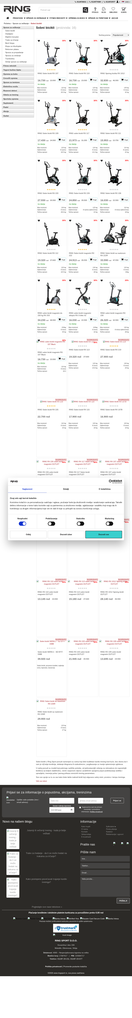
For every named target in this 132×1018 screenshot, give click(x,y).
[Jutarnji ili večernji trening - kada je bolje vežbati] (12, 839)
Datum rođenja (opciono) (62, 806)
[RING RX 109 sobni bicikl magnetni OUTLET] (114, 641)
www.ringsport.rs (60, 973)
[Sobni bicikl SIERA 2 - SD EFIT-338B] (52, 641)
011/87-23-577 (76, 959)
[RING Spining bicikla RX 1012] (114, 53)
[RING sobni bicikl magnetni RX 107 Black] (52, 342)
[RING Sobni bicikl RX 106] (114, 172)
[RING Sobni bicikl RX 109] (52, 112)
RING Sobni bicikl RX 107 (48, 73)
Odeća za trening (10, 95)
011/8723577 (110, 2)
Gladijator (9, 34)
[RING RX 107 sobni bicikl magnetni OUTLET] (114, 462)
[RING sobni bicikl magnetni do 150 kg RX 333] (52, 292)
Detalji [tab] (66, 489)
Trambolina (9, 59)
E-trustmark (86, 837)
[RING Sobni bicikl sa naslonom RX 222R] (114, 232)
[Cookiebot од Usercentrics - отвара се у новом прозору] (111, 482)
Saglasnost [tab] (27, 489)
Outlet (6, 116)
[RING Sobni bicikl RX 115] (83, 400)
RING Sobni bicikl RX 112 (48, 253)
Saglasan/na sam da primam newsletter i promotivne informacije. (92, 809)
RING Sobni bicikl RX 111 (110, 133)
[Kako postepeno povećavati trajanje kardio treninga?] (12, 887)
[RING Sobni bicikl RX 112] (52, 232)
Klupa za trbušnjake (13, 46)
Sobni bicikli (10, 31)
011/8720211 (81, 2)
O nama (84, 829)
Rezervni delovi (10, 91)
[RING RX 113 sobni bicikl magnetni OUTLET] (83, 581)
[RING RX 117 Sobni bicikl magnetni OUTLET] (83, 462)
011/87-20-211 (63, 959)
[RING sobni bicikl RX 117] (83, 112)
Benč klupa (9, 43)
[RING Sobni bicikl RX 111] (114, 112)
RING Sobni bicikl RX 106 (110, 193)
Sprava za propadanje (14, 52)
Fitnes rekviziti (57, 18)
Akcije (115, 18)
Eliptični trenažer (12, 37)
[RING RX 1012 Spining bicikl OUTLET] (114, 581)
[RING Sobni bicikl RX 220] (52, 172)
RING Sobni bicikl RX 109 (48, 133)
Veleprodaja (86, 834)
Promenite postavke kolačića (75, 966)
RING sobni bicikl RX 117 (79, 133)
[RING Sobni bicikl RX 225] (51, 400)
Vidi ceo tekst (41, 781)
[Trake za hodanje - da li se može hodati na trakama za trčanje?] (12, 863)
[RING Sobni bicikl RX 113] (83, 340)
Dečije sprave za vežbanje (16, 62)
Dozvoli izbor (66, 534)
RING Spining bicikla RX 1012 (112, 73)
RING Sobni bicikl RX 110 (79, 73)
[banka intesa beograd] (59, 918)
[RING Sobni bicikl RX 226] (83, 172)
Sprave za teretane (98, 18)
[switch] (51, 524)
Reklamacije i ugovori (114, 834)
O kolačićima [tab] (104, 489)
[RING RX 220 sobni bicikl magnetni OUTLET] (83, 641)
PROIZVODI (18, 18)
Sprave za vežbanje (36, 18)
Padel (5, 107)
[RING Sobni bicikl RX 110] (83, 53)
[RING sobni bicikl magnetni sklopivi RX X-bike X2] (83, 292)
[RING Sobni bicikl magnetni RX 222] (83, 232)
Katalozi (109, 832)
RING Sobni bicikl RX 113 (79, 350)
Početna (7, 23)
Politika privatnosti (96, 812)
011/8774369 (96, 2)
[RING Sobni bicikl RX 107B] (114, 400)
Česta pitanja (111, 829)
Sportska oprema (10, 99)
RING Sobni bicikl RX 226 (79, 193)
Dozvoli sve (103, 534)
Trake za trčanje (11, 40)
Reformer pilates (12, 49)
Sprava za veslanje (13, 55)
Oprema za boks (77, 18)
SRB (127, 2)
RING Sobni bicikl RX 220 (48, 193)
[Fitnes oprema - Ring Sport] (19, 10)
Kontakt (84, 832)
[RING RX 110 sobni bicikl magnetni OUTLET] (52, 581)
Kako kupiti (85, 826)
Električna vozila (10, 86)
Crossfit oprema (10, 78)
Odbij (28, 534)
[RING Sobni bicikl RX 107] (52, 53)
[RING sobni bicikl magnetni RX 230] (114, 292)
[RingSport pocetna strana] (8, 18)
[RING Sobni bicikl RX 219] (114, 340)
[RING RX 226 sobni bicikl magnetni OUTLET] (52, 462)
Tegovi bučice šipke (12, 70)
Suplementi (8, 103)
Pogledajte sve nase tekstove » (47, 907)
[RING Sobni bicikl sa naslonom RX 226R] (52, 701)
